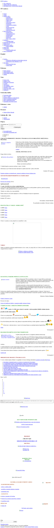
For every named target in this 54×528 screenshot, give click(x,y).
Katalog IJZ (6, 48)
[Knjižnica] (8, 40)
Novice (5, 13)
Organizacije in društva (11, 25)
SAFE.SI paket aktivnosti (27, 424)
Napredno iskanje (4, 524)
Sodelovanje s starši (7, 45)
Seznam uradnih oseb (11, 50)
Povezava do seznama (5, 181)
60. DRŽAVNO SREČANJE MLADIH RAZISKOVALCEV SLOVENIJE (20, 364)
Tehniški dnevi (9, 35)
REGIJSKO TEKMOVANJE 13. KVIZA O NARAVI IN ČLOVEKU (19, 362)
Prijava (2, 128)
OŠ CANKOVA (7, 3)
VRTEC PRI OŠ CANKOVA (10, 4)
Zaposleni (8, 17)
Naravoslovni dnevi (10, 33)
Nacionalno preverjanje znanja (10, 101)
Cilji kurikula (6, 85)
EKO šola (5, 62)
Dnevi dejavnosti (7, 31)
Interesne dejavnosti (10, 30)
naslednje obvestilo (40, 359)
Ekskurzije (8, 37)
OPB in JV (8, 21)
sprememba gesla (5, 491)
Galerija (5, 117)
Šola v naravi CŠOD (10, 38)
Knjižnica (5, 40)
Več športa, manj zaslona (27, 508)
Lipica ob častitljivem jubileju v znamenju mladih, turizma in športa (15, 303)
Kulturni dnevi (9, 32)
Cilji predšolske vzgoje (8, 86)
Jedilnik (5, 74)
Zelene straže (9, 65)
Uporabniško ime (4, 124)
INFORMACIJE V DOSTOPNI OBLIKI (12, 6)
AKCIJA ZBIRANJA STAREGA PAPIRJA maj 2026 (15, 369)
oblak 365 (4, 505)
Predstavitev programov (8, 82)
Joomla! (2, 526)
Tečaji (7, 26)
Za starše (5, 83)
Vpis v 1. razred (6, 96)
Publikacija (5, 90)
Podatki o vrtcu (6, 81)
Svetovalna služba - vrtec (8, 88)
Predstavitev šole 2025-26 (9, 42)
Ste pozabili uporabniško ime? (10, 132)
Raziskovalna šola (10, 27)
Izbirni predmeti (9, 46)
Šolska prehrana (6, 70)
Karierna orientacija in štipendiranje (11, 97)
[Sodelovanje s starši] (12, 45)
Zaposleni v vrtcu (7, 87)
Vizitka (5, 15)
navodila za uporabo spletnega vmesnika (10, 489)
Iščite (2, 520)
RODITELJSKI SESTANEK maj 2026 (12, 368)
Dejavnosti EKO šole (11, 64)
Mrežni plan (6, 47)
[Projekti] (7, 59)
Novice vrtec (6, 80)
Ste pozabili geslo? (7, 131)
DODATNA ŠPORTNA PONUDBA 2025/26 (16, 60)
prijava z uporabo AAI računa (8, 496)
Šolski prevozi (6, 43)
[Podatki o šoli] (10, 16)
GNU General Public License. (31, 526)
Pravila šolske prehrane (8, 73)
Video (5, 207)
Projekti (5, 59)
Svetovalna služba (7, 95)
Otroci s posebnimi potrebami (9, 99)
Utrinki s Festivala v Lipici (6, 298)
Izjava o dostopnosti (7, 51)
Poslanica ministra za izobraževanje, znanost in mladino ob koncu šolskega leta (18, 173)
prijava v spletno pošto (6, 486)
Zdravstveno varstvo (10, 22)
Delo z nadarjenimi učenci (9, 100)
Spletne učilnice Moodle (8, 112)
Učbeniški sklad (9, 41)
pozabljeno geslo (5, 501)
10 (3, 393)
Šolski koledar (9, 18)
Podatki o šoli (6, 16)
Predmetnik (8, 23)
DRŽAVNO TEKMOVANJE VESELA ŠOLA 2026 (15, 373)
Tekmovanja (9, 28)
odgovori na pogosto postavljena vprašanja (11, 498)
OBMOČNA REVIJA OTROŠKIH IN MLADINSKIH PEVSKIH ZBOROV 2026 (22, 374)
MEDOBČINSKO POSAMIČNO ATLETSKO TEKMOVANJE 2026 (19, 366)
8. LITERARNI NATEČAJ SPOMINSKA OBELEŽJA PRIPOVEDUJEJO (20, 363)
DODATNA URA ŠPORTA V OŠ (14, 61)
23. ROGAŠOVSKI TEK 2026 (10, 367)
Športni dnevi (9, 36)
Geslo (2, 125)
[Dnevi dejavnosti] (11, 31)
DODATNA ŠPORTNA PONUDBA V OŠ (27, 441)
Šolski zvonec (9, 20)
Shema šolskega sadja (8, 72)
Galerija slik (3, 352)
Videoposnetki (6, 119)
